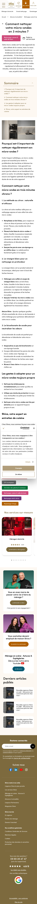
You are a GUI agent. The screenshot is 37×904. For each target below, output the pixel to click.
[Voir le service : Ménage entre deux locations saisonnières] (25, 560)
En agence (8, 815)
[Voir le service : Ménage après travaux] (24, 560)
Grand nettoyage (21, 11)
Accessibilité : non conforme (18, 898)
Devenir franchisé (11, 822)
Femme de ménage (11, 819)
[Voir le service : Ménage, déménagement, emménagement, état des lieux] (20, 560)
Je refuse (18, 474)
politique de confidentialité (25, 750)
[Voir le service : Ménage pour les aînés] (15, 560)
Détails (28, 462)
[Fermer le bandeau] (34, 428)
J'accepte (18, 468)
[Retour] (3, 24)
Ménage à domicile (7, 11)
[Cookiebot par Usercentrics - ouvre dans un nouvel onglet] (21, 428)
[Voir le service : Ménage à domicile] (11, 560)
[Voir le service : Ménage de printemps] (22, 560)
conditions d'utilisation (7, 752)
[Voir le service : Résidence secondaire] (18, 560)
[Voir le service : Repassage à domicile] (13, 560)
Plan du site (18, 902)
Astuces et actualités (16, 17)
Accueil (4, 17)
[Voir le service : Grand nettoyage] (17, 560)
